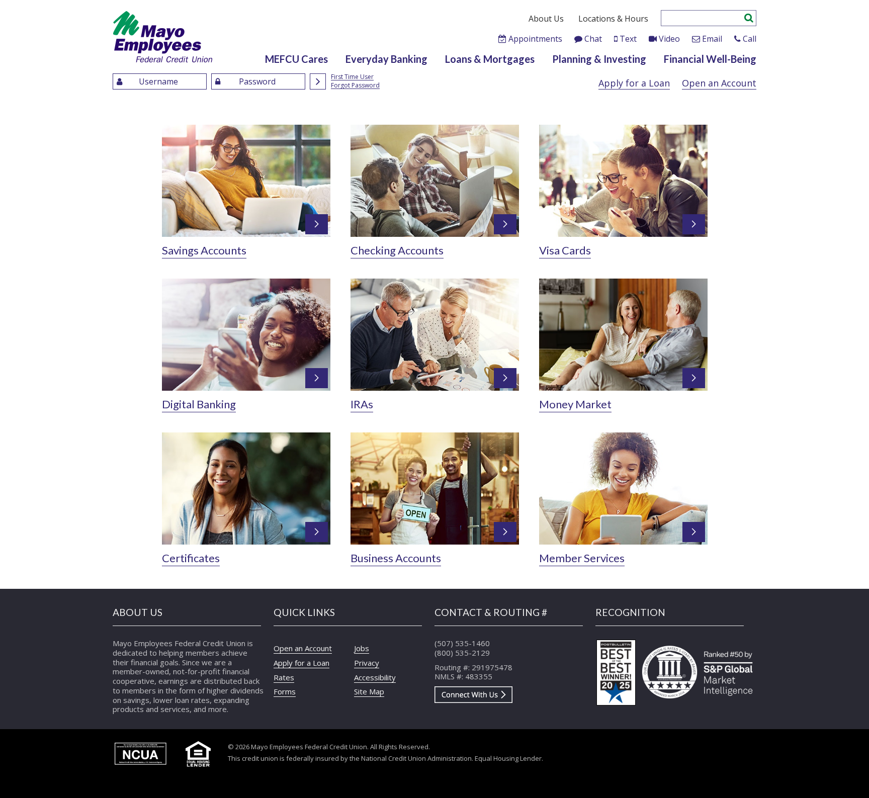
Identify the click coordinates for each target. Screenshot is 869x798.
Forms (285, 691)
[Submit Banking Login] (318, 81)
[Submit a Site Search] (749, 17)
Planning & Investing (599, 59)
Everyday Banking (386, 59)
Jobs (361, 648)
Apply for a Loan (634, 83)
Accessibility (375, 677)
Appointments (535, 38)
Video (669, 38)
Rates (284, 677)
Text (628, 38)
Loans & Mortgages (490, 59)
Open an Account (719, 83)
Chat (593, 38)
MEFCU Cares (296, 59)
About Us (546, 19)
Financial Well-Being (710, 59)
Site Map (369, 691)
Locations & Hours (613, 19)
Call (749, 38)
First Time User (352, 77)
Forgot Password (355, 85)
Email (712, 38)
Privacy (366, 663)
